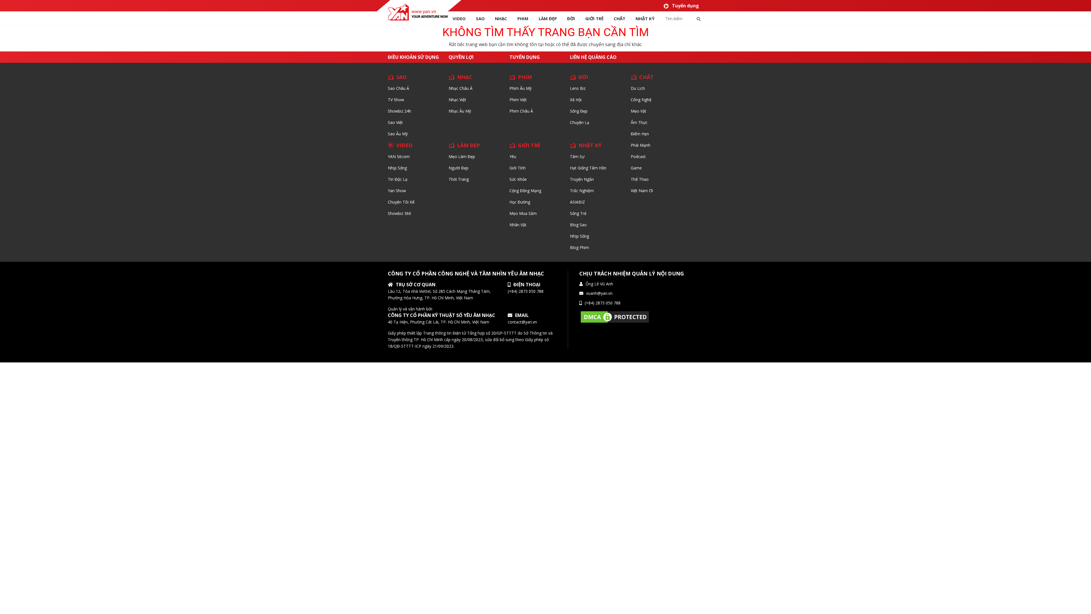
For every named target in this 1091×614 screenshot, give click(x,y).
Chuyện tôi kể (401, 202)
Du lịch (638, 88)
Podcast (638, 156)
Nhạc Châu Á (460, 88)
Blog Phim (579, 247)
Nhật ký (645, 18)
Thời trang (459, 179)
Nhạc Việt (457, 99)
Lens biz (578, 88)
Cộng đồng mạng (525, 190)
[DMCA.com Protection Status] (614, 316)
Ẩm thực (639, 122)
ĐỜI (571, 18)
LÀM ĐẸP (468, 145)
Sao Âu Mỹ (398, 133)
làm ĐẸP (548, 18)
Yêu (512, 156)
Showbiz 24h (399, 111)
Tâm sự (577, 156)
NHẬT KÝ (589, 145)
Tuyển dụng (685, 6)
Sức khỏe (518, 179)
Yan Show (397, 190)
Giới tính (517, 168)
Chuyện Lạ (579, 122)
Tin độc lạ (397, 179)
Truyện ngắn (582, 179)
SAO (480, 18)
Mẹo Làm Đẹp (462, 156)
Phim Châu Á (521, 111)
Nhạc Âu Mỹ (460, 111)
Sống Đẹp (579, 111)
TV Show (396, 99)
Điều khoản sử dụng (413, 57)
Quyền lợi (461, 57)
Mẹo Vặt (638, 111)
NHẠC (501, 18)
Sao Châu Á (398, 88)
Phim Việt (518, 99)
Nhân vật (517, 224)
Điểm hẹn (640, 133)
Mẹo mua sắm (523, 213)
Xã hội (576, 99)
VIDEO (459, 18)
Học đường (519, 202)
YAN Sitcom (399, 156)
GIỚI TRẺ (529, 145)
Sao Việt (395, 122)
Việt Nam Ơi (642, 190)
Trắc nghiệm (582, 190)
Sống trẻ (578, 213)
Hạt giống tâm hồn (588, 168)
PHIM (522, 18)
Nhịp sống (397, 168)
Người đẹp (459, 168)
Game (636, 168)
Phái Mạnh (640, 145)
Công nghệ (641, 99)
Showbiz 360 (399, 213)
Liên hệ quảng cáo (593, 57)
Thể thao (640, 179)
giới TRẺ (594, 18)
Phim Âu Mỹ (520, 88)
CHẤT (646, 77)
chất (619, 18)
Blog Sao (578, 224)
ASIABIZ (577, 202)
